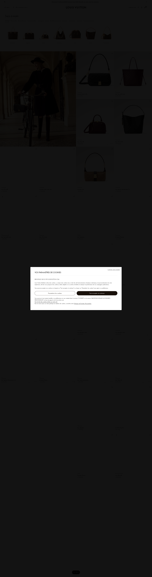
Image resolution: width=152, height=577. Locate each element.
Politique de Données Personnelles (82, 303)
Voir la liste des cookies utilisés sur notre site (46, 302)
